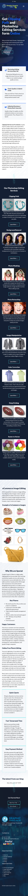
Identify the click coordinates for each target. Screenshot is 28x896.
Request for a (19, 115)
